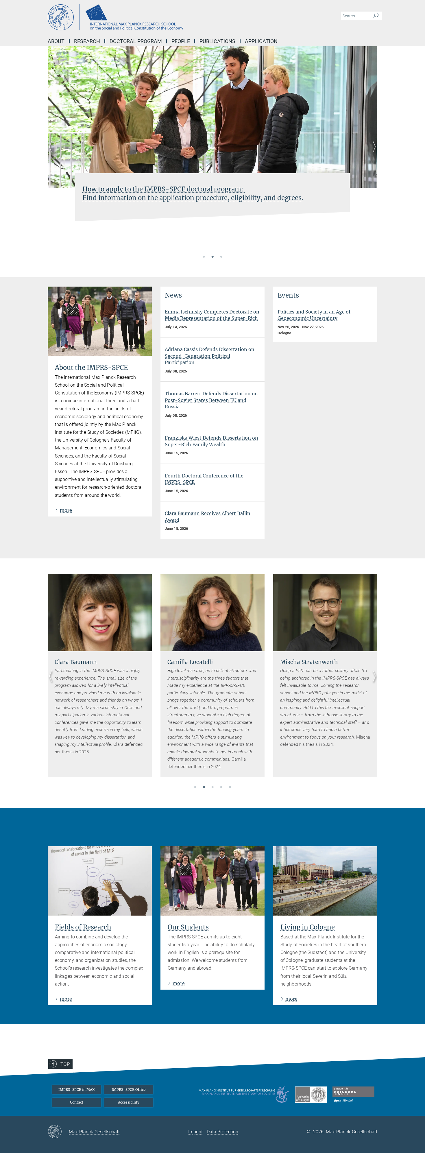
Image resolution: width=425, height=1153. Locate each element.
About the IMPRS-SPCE (91, 368)
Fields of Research (83, 927)
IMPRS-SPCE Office (129, 1089)
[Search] (376, 16)
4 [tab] (221, 787)
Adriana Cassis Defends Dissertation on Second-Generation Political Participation (209, 355)
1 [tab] (204, 257)
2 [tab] (212, 257)
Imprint (195, 1131)
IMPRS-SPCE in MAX (76, 1089)
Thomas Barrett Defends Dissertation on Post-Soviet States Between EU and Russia (211, 400)
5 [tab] (230, 787)
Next (372, 153)
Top (65, 1064)
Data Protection (222, 1131)
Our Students (188, 927)
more (66, 510)
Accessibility (128, 1102)
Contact (76, 1102)
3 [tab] (221, 257)
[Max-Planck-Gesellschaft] (58, 1132)
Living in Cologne (307, 927)
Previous (52, 153)
